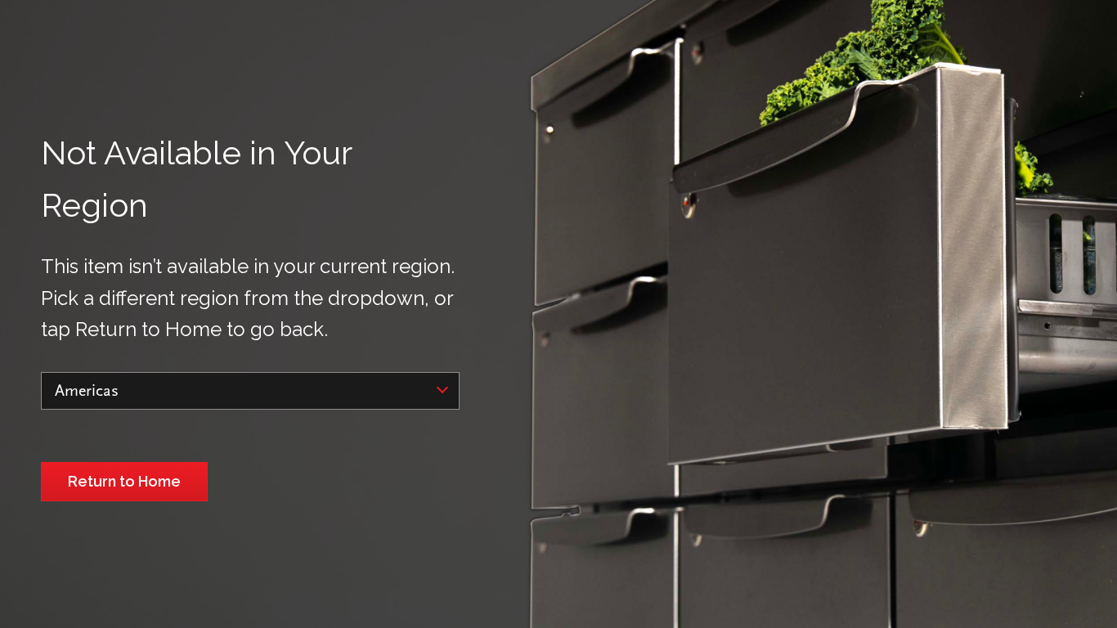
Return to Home (124, 481)
